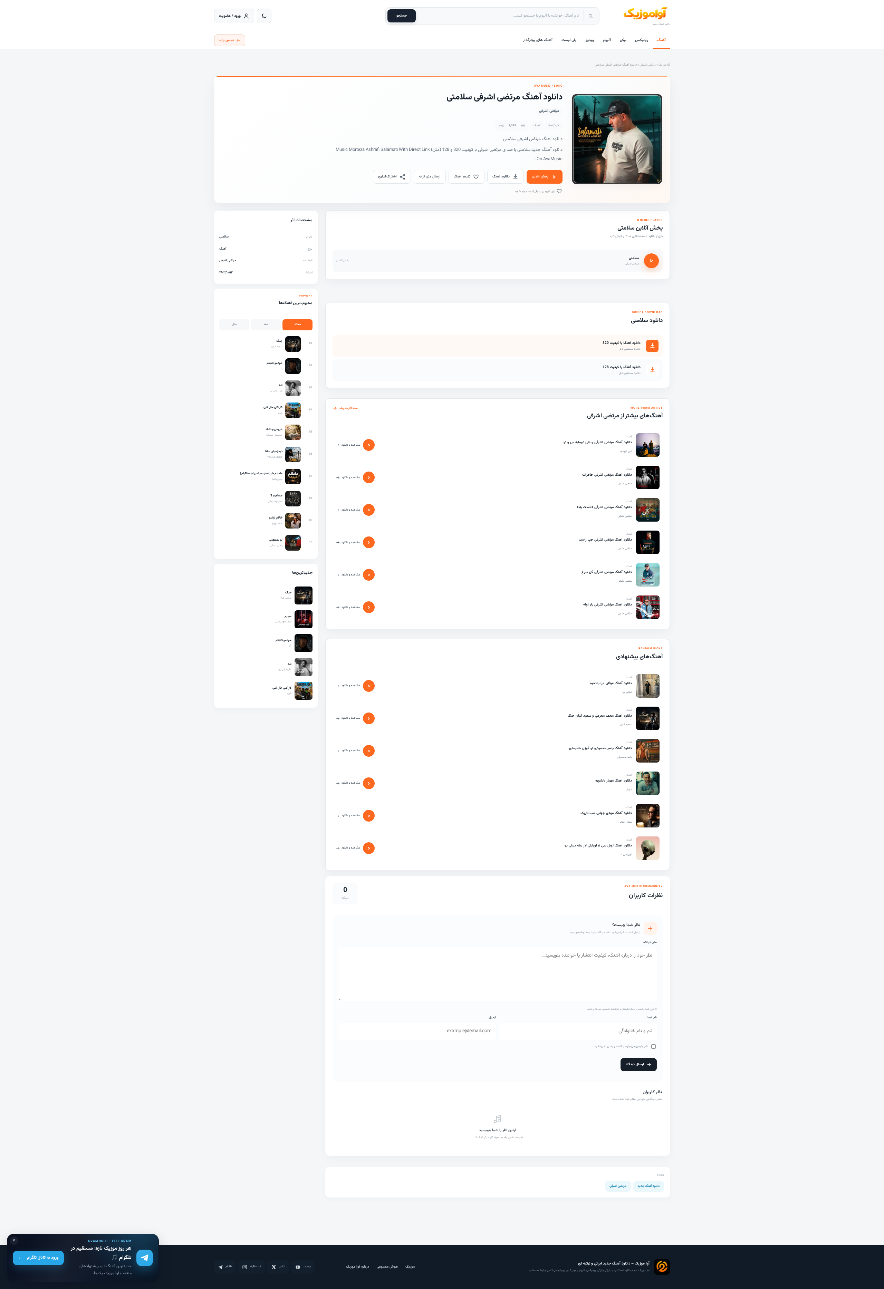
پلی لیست (569, 40)
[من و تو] (648, 445)
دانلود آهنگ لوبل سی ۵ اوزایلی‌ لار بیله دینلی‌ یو (598, 845)
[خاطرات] (648, 477)
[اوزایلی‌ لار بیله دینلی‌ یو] (648, 848)
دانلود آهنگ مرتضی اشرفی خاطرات (607, 474)
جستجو (401, 15)
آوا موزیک (664, 64)
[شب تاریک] (648, 815)
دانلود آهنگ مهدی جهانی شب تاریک (606, 813)
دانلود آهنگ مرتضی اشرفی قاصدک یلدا (604, 507)
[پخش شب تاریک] (369, 816)
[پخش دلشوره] (369, 783)
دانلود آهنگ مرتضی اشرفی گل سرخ (607, 572)
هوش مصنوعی (387, 1266)
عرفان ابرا (627, 692)
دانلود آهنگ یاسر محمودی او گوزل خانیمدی (600, 748)
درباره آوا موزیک (357, 1266)
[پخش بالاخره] (369, 686)
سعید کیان (626, 725)
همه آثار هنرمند (348, 408)
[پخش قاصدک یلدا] (369, 510)
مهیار (629, 789)
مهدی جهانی (625, 822)
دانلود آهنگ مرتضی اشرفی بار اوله (607, 604)
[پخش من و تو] (369, 445)
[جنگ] (648, 718)
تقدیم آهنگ (462, 176)
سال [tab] (234, 324)
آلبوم (607, 40)
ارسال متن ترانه (430, 176)
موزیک (410, 1266)
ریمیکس (641, 40)
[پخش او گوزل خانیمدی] (369, 751)
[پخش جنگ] (369, 718)
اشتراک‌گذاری (387, 176)
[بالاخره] (648, 686)
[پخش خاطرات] (369, 477)
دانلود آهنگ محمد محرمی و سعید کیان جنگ (600, 715)
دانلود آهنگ (501, 176)
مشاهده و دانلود (351, 445)
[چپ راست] (648, 542)
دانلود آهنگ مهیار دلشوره (613, 780)
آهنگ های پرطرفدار (537, 40)
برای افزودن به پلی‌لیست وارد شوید (535, 191)
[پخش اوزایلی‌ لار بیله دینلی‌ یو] (369, 848)
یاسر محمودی (624, 757)
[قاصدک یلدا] (648, 510)
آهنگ (661, 40)
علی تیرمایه (626, 451)
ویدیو (590, 40)
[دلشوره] (648, 783)
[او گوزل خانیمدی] (648, 751)
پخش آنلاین (540, 176)
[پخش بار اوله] (369, 607)
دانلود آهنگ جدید (649, 1186)
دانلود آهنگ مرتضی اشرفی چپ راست (605, 539)
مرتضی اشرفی (648, 64)
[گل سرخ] (648, 575)
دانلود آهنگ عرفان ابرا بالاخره (611, 683)
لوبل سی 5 (626, 854)
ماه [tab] (266, 324)
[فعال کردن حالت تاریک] (264, 16)
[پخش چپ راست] (369, 542)
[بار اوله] (648, 607)
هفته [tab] (298, 324)
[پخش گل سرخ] (369, 575)
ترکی (623, 40)
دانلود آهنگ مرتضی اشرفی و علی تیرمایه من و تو (598, 442)
